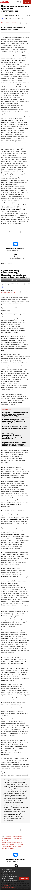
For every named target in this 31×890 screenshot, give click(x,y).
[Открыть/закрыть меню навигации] (17, 2)
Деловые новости (6, 846)
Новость (8, 836)
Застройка (5, 840)
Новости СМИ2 (6, 263)
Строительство (17, 836)
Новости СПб (17, 846)
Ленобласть (19, 844)
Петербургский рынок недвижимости (12, 842)
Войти (27, 2)
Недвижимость (17, 838)
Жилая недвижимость (8, 844)
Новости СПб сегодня (8, 849)
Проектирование (6, 838)
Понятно (24, 878)
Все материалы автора (8, 23)
